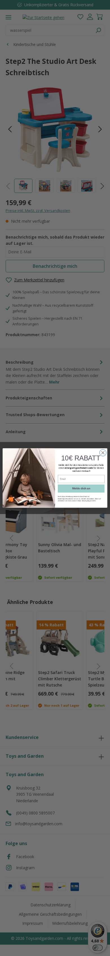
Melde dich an (81, 488)
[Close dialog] (103, 452)
